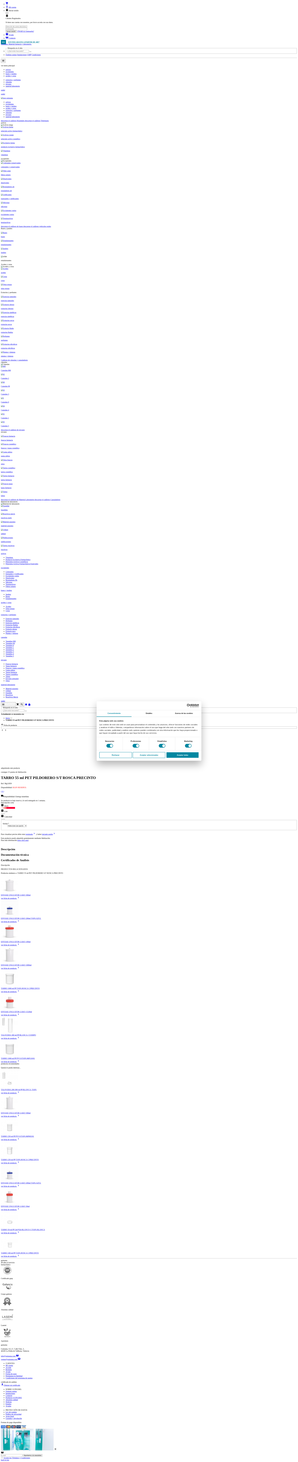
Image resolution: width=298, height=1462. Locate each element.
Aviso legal (10, 1416)
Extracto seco (10, 631)
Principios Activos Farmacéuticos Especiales (22, 564)
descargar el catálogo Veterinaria (37, 121)
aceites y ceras (11, 76)
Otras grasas (10, 609)
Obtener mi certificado (10, 1385)
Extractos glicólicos (13, 627)
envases (8, 84)
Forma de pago (11, 1374)
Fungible (9, 693)
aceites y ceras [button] (6, 603)
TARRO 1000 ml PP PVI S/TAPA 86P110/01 (18, 1058)
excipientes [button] (5, 568)
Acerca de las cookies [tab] (184, 713)
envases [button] (4, 660)
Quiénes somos (11, 55)
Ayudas (8, 1406)
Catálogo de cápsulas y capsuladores (14, 360)
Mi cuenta (9, 1365)
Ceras (8, 611)
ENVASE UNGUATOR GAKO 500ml (15, 1113)
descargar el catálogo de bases (12, 226)
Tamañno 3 (10, 652)
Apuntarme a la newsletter (32, 1455)
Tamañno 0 (10, 645)
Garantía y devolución (14, 1418)
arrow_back (2, 724)
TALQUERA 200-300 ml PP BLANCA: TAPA (19, 1090)
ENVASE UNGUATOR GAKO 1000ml (16, 965)
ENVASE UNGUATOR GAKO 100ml (15, 942)
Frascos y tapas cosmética (15, 668)
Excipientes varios (12, 576)
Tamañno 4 (10, 654)
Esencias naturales (12, 619)
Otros (8, 681)
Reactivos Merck (12, 697)
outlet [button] (3, 701)
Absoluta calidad (12, 1400)
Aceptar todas (182, 755)
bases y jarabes (11, 74)
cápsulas (9, 82)
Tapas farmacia (11, 666)
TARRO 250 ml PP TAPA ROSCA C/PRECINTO (20, 1160)
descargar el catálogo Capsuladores (47, 500)
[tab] (149, 554)
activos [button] (3, 554)
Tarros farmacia (11, 672)
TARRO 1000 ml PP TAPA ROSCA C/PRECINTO (20, 988)
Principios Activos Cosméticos (17, 562)
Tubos (8, 677)
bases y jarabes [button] (6, 590)
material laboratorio (13, 86)
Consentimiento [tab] (114, 713)
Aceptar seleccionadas (149, 755)
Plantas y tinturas (12, 633)
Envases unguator (12, 679)
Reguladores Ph (11, 580)
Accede (8, 1368)
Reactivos (9, 695)
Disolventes (10, 578)
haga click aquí (22, 840)
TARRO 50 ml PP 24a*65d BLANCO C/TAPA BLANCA (23, 1230)
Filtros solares (11, 586)
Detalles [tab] (149, 713)
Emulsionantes (11, 599)
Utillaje (8, 691)
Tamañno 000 (11, 641)
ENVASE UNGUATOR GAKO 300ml (15, 895)
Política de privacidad (13, 1414)
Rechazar (115, 755)
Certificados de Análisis (15, 860)
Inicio (8, 718)
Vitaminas (9, 558)
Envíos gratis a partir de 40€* (24, 42)
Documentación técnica (15, 854)
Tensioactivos (11, 584)
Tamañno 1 (10, 648)
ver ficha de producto (10, 898)
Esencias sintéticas (12, 623)
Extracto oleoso (11, 629)
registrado (31, 834)
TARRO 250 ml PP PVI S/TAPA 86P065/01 (17, 1136)
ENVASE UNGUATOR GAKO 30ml (15, 1206)
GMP (29, 55)
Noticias (9, 1402)
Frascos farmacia (12, 664)
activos (8, 70)
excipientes (10, 72)
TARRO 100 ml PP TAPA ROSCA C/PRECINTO (20, 1253)
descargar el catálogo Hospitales (13, 121)
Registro (9, 1370)
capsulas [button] (4, 637)
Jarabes (8, 594)
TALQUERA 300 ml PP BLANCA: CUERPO (18, 1035)
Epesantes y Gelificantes (15, 574)
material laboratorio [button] (8, 685)
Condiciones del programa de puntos (19, 1378)
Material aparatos (12, 689)
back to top (5, 1460)
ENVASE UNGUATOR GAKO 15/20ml (16, 1012)
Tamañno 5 (10, 656)
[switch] (136, 746)
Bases (8, 596)
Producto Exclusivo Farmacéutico (18, 560)
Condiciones (36, 55)
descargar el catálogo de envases (13, 430)
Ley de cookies (11, 1412)
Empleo (8, 1404)
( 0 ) (2, 791)
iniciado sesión (49, 834)
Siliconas (9, 582)
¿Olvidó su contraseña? (25, 31)
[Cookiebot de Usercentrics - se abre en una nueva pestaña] (188, 705)
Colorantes (10, 572)
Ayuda (8, 1372)
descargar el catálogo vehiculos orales (37, 226)
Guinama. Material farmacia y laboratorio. (16, 44)
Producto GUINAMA (14, 1398)
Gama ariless (10, 670)
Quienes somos (11, 1391)
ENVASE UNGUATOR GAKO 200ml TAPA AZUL (21, 918)
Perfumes (9, 621)
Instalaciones (22, 55)
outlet (3, 90)
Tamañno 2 (10, 650)
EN (3, 42)
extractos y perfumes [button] (8, 615)
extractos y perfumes (13, 80)
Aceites (8, 607)
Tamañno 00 (10, 643)
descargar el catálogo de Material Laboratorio (18, 500)
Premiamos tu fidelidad (14, 1376)
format (6, 824)
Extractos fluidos (12, 625)
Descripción (8, 849)
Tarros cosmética (12, 674)
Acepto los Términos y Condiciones (17, 1458)
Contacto (9, 1396)
